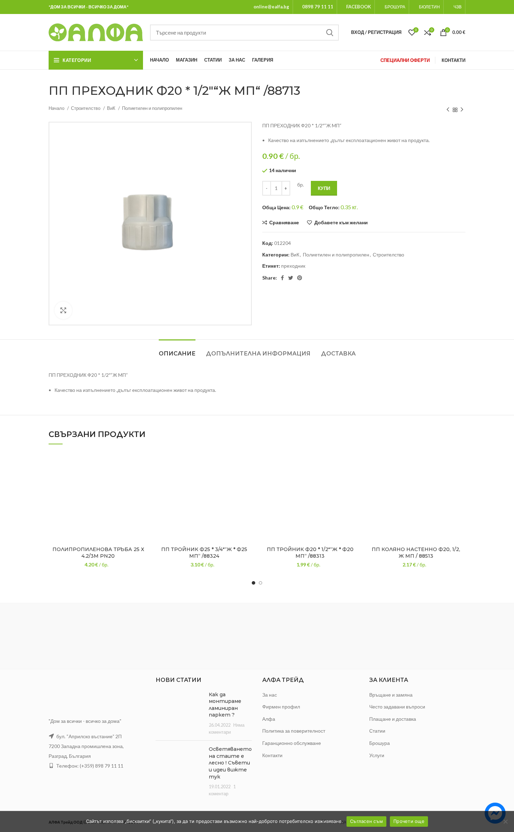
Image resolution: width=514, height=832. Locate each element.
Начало (57, 108)
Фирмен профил (281, 707)
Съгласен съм (366, 821)
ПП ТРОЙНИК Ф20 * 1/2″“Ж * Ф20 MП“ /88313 (310, 552)
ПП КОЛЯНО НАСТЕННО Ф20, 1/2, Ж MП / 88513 (416, 552)
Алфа (268, 719)
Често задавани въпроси (397, 707)
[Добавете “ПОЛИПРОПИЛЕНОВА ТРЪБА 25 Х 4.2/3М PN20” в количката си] (142, 479)
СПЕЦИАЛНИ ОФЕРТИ (405, 60)
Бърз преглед (142, 494)
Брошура (379, 743)
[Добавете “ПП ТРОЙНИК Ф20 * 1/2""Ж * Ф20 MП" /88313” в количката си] (354, 479)
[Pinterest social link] (299, 277)
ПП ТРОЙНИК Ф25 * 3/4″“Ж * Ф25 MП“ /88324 (204, 552)
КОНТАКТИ (453, 60)
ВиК (111, 108)
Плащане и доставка (392, 719)
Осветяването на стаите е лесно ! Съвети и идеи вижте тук (230, 763)
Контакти (272, 755)
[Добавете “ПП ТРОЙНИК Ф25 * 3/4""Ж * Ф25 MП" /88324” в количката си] (248, 479)
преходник (293, 266)
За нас (269, 695)
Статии (377, 731)
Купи (324, 188)
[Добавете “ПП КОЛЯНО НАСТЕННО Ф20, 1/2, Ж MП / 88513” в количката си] (460, 479)
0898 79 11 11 (317, 6)
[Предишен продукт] (447, 109)
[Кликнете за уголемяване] (63, 310)
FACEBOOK (358, 6)
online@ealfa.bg (271, 6)
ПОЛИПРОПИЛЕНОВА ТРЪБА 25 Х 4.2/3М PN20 (98, 552)
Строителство (86, 108)
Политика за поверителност (293, 731)
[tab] (177, 350)
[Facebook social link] (282, 277)
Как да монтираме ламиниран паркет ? (225, 704)
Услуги (376, 755)
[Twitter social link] (290, 277)
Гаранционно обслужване (291, 743)
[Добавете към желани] (142, 463)
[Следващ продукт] (461, 109)
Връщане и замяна (391, 695)
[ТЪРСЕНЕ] (329, 32)
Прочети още (408, 821)
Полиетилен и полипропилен (152, 108)
